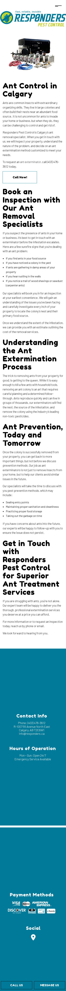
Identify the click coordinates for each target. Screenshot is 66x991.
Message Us (49, 985)
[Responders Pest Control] (33, 17)
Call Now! (20, 177)
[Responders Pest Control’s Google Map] (33, 938)
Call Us (16, 985)
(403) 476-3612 (36, 723)
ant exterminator (30, 162)
